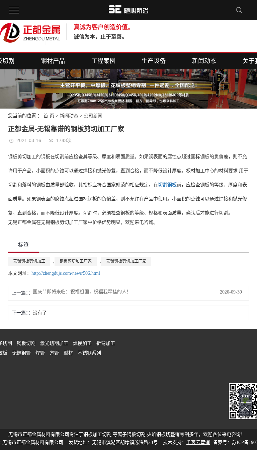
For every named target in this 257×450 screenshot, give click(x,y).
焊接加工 (83, 343)
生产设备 (154, 61)
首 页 (49, 115)
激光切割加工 (55, 343)
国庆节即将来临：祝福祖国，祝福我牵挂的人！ (82, 292)
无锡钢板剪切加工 (29, 261)
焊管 (40, 353)
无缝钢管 (22, 353)
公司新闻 (93, 115)
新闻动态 (204, 61)
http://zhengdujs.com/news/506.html (65, 273)
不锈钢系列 (89, 353)
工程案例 (103, 61)
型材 (69, 353)
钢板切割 (27, 343)
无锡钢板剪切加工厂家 (126, 261)
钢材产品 (53, 61)
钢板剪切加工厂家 (76, 261)
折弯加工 (105, 343)
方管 (55, 353)
